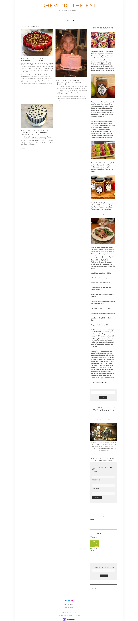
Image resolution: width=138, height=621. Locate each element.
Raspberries (26, 81)
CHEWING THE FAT (69, 5)
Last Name (96, 488)
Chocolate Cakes (47, 76)
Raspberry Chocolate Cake (42, 81)
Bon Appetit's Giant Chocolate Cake (32, 76)
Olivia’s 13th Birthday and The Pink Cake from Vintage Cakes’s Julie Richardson (70, 82)
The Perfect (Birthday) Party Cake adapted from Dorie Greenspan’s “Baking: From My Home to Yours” (35, 132)
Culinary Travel (80, 16)
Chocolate (42, 76)
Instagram (109, 16)
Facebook (92, 16)
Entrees (57, 16)
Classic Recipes (42, 78)
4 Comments (49, 83)
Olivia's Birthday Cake (78, 98)
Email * (94, 471)
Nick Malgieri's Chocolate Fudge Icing (32, 80)
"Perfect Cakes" (24, 74)
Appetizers (29, 16)
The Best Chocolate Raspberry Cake (30, 83)
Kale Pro (74, 612)
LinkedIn (100, 16)
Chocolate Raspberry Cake (34, 78)
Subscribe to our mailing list (103, 567)
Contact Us (69, 608)
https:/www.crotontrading (99, 382)
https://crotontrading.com (99, 214)
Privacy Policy (69, 605)
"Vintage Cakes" (58, 96)
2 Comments (70, 100)
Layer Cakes (47, 78)
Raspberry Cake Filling (33, 81)
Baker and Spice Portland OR (67, 96)
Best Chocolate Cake (42, 74)
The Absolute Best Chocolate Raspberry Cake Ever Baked (33, 59)
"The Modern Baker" (31, 74)
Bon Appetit (23, 76)
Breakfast (48, 16)
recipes (96, 546)
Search (103, 397)
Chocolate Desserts (25, 78)
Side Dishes (67, 16)
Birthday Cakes (49, 74)
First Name (96, 480)
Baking (38, 16)
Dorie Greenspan (36, 146)
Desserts (31, 146)
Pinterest (67, 20)
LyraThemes (76, 615)
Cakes (80, 96)
